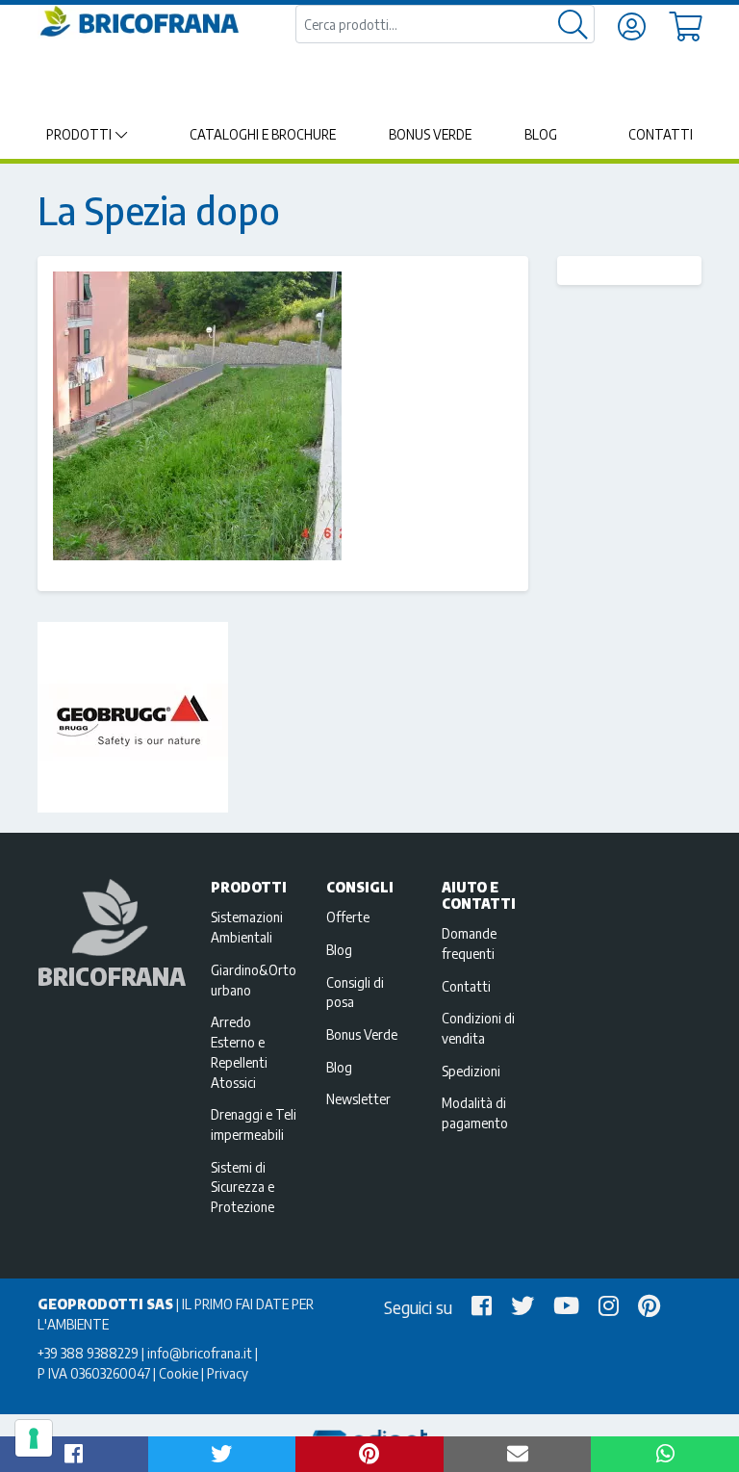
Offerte (348, 916)
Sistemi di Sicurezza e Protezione (242, 1187)
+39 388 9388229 (88, 1352)
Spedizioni (471, 1070)
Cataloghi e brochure (263, 134)
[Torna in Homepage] (139, 22)
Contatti (660, 134)
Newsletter (358, 1098)
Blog (540, 134)
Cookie (178, 1373)
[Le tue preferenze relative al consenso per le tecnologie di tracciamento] (33, 1438)
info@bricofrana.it (199, 1352)
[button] (74, 1454)
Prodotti (79, 134)
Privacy (227, 1373)
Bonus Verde (430, 134)
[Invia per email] (518, 1454)
